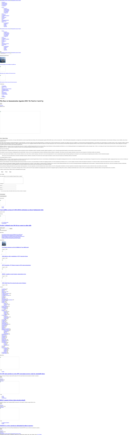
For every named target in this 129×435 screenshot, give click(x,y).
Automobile (6, 348)
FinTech (3, 319)
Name (1, 185)
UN (2, 87)
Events (5, 344)
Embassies (5, 331)
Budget (3, 292)
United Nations (4, 86)
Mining (5, 303)
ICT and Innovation (5, 222)
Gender (3, 321)
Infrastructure (4, 325)
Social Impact (4, 223)
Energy (3, 16)
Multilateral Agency (5, 334)
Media (3, 327)
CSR (5, 343)
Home (3, 7)
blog (2, 290)
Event (3, 309)
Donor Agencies (6, 330)
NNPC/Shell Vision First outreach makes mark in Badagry (11, 238)
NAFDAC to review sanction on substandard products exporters (16, 425)
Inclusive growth (4, 94)
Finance (3, 18)
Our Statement (4, 4)
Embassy (3, 301)
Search (11, 228)
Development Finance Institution (7, 299)
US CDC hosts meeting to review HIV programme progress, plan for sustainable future (22, 373)
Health (5, 24)
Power (3, 338)
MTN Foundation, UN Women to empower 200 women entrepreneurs (13, 236)
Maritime (5, 350)
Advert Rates (6, 35)
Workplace (5, 23)
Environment (4, 17)
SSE (2, 91)
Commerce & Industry (5, 15)
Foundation (4, 320)
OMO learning (4, 93)
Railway (5, 351)
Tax (2, 346)
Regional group (4, 340)
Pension (5, 318)
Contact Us (4, 5)
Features (5, 25)
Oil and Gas (6, 304)
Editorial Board (6, 9)
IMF (4, 332)
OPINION (3, 96)
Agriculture (4, 14)
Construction (4, 294)
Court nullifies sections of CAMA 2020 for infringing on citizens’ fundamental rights (21, 209)
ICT (2, 19)
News (3, 13)
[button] (0, 51)
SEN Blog (3, 341)
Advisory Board (6, 10)
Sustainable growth (5, 89)
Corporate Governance (5, 295)
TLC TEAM (39, 434)
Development (4, 298)
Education (5, 311)
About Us (3, 2)
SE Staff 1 (1, 105)
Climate (5, 308)
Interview (5, 26)
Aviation (5, 349)
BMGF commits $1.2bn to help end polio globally (12, 400)
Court (3, 206)
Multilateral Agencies (5, 20)
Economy (3, 300)
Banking (3, 289)
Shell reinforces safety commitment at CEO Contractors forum (7, 73)
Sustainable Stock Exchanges (6, 88)
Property (5, 313)
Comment (2, 183)
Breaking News (4, 291)
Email (1, 187)
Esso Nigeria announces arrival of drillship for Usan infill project (8, 64)
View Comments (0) (3, 196)
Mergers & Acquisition (5, 328)
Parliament (3, 337)
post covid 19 (4, 92)
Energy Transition (5, 306)
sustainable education (5, 90)
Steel (5, 305)
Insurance (5, 317)
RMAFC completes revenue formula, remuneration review (11, 237)
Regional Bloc (4, 339)
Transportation (6, 22)
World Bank (6, 333)
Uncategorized (4, 352)
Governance (4, 322)
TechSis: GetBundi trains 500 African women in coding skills (15, 225)
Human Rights (4, 323)
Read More (2, 380)
